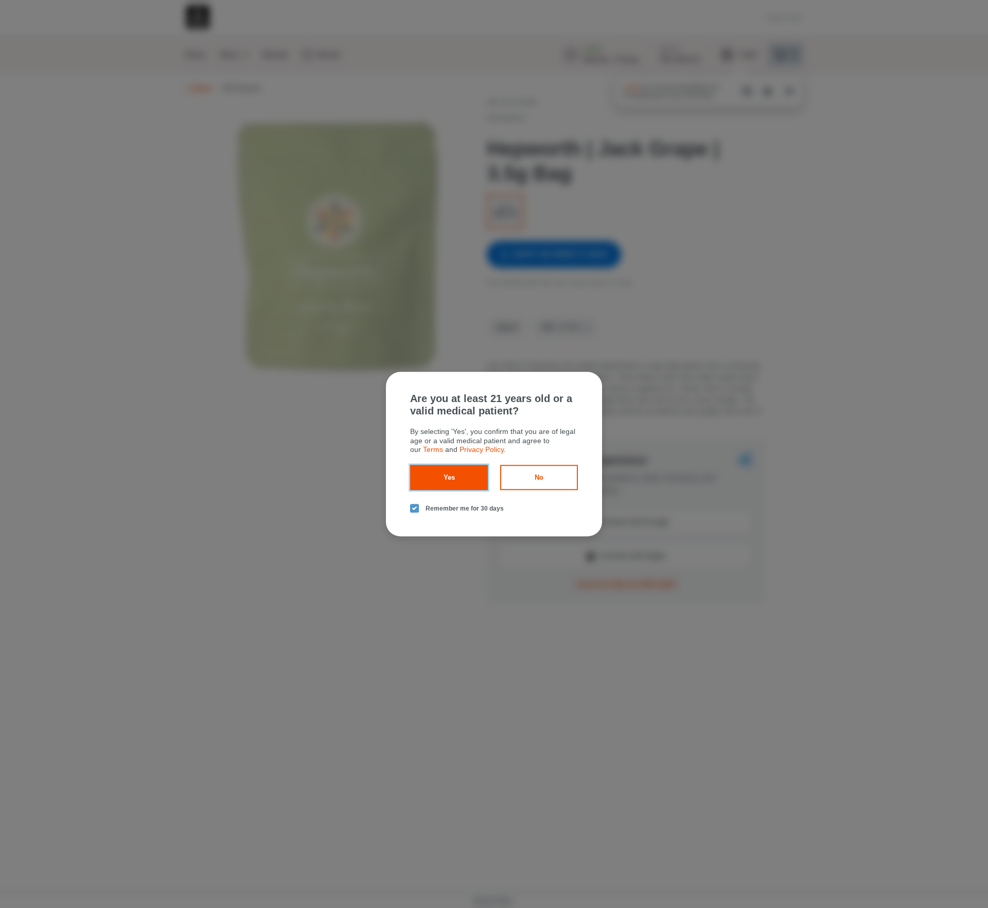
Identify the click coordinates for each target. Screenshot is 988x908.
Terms (433, 449)
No (539, 477)
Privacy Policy (482, 449)
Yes (449, 477)
